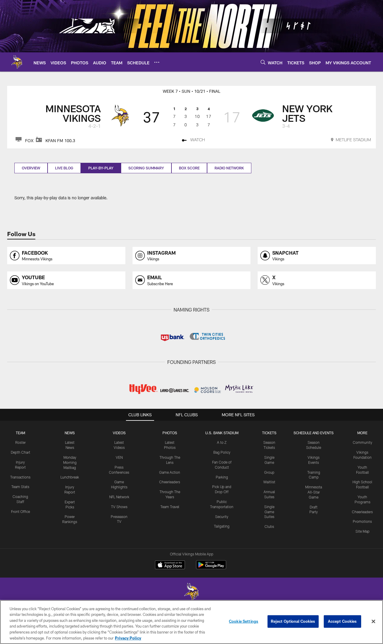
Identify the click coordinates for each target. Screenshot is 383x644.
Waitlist (269, 482)
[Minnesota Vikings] (191, 592)
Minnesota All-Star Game (313, 492)
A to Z (222, 442)
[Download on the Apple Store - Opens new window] (170, 566)
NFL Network (119, 497)
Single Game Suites (269, 512)
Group (269, 472)
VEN (119, 457)
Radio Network (229, 168)
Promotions (362, 521)
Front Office (20, 511)
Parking (222, 477)
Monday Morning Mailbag (70, 462)
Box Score (189, 168)
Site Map (362, 531)
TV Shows (119, 507)
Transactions (20, 477)
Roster (20, 442)
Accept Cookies (342, 621)
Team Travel (169, 507)
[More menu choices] (156, 62)
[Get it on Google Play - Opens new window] (211, 568)
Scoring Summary (146, 168)
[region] (191, 622)
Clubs (269, 526)
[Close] (373, 621)
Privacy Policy (128, 637)
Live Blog (64, 168)
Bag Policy (221, 452)
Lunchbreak (69, 477)
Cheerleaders (169, 482)
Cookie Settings (243, 621)
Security (221, 516)
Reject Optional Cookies (293, 621)
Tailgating (222, 526)
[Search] (263, 62)
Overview (31, 168)
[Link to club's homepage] (17, 62)
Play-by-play (100, 168)
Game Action (169, 472)
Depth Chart (20, 452)
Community (362, 442)
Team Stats (20, 486)
